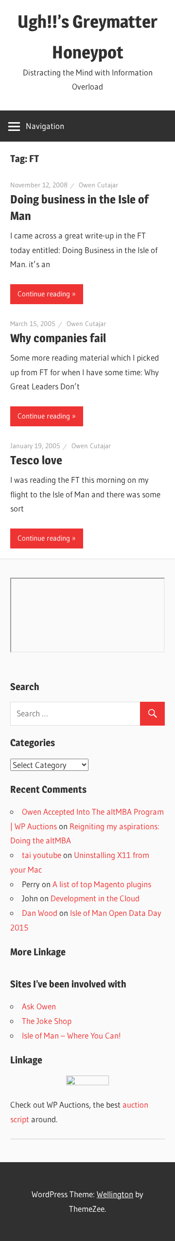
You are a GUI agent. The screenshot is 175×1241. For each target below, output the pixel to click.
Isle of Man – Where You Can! (71, 1035)
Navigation (45, 126)
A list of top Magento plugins (101, 884)
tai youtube (41, 855)
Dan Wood (39, 913)
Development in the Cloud (95, 898)
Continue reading (44, 293)
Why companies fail (58, 338)
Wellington (115, 1194)
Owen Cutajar (98, 185)
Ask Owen (39, 1006)
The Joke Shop (46, 1021)
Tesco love (36, 460)
